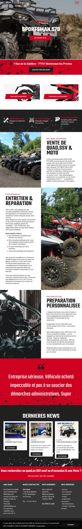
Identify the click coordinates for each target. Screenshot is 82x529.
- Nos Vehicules (66, 492)
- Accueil (64, 489)
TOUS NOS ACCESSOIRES (57, 96)
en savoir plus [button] (40, 526)
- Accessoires (66, 494)
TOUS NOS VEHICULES (18, 96)
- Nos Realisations (67, 504)
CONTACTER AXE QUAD (41, 70)
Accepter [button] (71, 525)
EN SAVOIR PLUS (40, 38)
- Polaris (64, 497)
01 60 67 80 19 (23, 279)
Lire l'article (11, 448)
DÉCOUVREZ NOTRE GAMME (41, 476)
